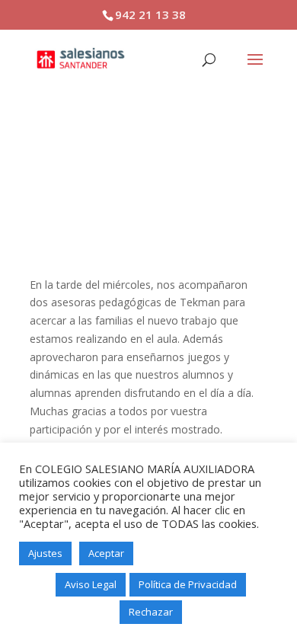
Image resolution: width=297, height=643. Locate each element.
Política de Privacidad (188, 584)
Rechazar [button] (151, 612)
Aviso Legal (91, 584)
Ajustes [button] (45, 553)
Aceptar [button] (106, 553)
